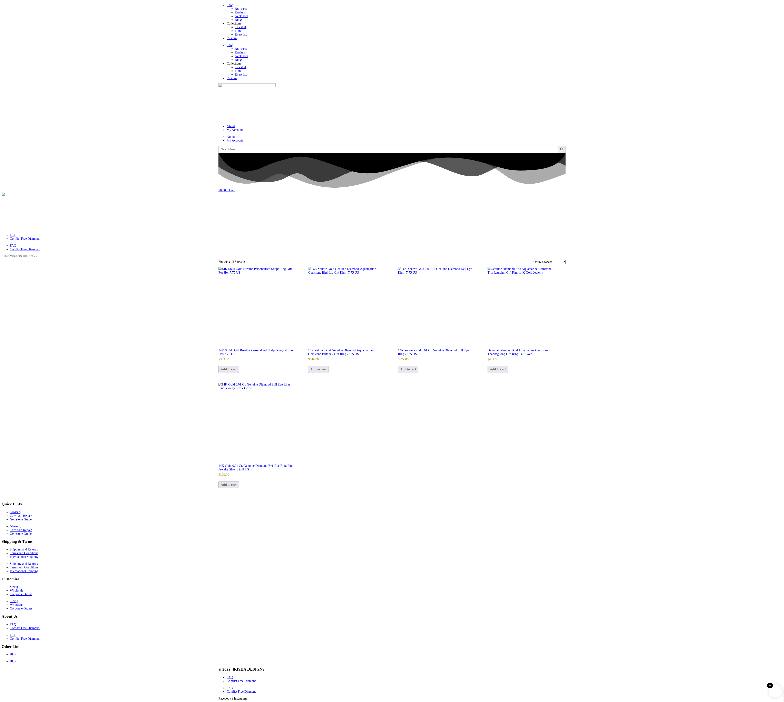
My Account (235, 129)
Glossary (15, 512)
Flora (238, 30)
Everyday (241, 34)
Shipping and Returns (24, 549)
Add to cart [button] (229, 369)
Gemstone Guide (21, 519)
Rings (238, 19)
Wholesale (16, 590)
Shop (230, 5)
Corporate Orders (21, 594)
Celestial (240, 27)
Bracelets (241, 8)
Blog (13, 654)
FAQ (13, 235)
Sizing (14, 586)
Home (5, 255)
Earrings (240, 12)
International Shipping (24, 556)
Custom (232, 38)
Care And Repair (21, 515)
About (231, 126)
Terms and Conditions (24, 553)
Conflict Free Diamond (25, 238)
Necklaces (241, 16)
